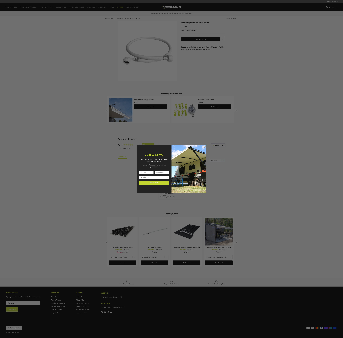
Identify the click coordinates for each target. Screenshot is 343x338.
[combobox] (154, 177)
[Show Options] (167, 177)
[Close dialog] (205, 146)
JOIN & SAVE (154, 183)
